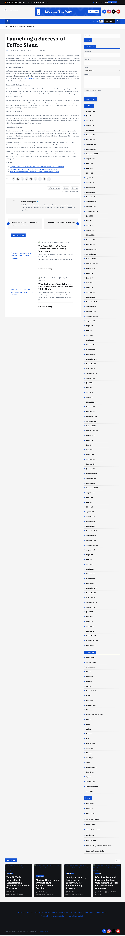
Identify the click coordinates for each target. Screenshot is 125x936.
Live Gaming (90, 743)
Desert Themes (43, 931)
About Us (89, 808)
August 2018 (90, 550)
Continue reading (45, 269)
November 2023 (91, 254)
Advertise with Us (92, 819)
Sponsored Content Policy (95, 851)
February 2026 (91, 135)
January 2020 (90, 469)
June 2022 (89, 330)
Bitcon (88, 672)
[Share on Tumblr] (40, 179)
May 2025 (89, 173)
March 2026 (90, 130)
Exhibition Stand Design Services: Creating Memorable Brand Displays (33, 169)
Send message (90, 99)
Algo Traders (91, 662)
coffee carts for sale (29, 78)
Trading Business (92, 786)
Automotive (90, 667)
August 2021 (90, 378)
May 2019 (89, 507)
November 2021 (91, 364)
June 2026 (89, 116)
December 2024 (91, 197)
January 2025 (90, 192)
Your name (87, 52)
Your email (87, 60)
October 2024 (91, 206)
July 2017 (89, 612)
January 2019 (90, 526)
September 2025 (92, 154)
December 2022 (91, 302)
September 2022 (92, 316)
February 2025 (91, 187)
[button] (116, 860)
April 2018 (90, 569)
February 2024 (91, 240)
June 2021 (89, 388)
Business (22, 50)
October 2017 (91, 598)
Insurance (89, 734)
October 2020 (91, 426)
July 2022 (89, 326)
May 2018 (89, 564)
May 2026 (89, 120)
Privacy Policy (91, 824)
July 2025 (89, 163)
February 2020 (91, 464)
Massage (89, 753)
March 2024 (90, 235)
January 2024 (90, 245)
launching (75, 188)
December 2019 (91, 474)
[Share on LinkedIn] (22, 179)
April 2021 (90, 397)
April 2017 (90, 621)
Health (88, 719)
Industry (89, 729)
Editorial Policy (91, 840)
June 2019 (89, 502)
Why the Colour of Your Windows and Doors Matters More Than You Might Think (37, 167)
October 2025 (91, 149)
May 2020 (89, 450)
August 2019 (90, 493)
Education (89, 700)
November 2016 (91, 636)
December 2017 (91, 588)
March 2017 (90, 626)
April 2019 (90, 512)
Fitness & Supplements (94, 715)
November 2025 (91, 144)
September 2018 (92, 545)
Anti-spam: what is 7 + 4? (92, 91)
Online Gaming (91, 767)
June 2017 (89, 617)
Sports (88, 777)
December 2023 (91, 249)
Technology (90, 781)
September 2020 (92, 431)
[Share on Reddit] (35, 179)
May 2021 (89, 392)
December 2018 (91, 531)
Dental (88, 696)
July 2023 (89, 273)
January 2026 (90, 140)
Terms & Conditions (93, 830)
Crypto (88, 686)
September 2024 (92, 211)
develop (66, 188)
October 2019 (91, 483)
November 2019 (91, 478)
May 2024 (89, 225)
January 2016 (90, 645)
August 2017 (90, 607)
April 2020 (90, 454)
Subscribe (109, 21)
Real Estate (90, 772)
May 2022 (89, 335)
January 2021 (90, 411)
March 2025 (90, 182)
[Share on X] (18, 179)
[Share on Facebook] (13, 179)
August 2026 (90, 111)
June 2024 (89, 221)
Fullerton (43, 242)
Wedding (89, 791)
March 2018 (90, 574)
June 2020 (89, 445)
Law (87, 739)
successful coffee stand (71, 191)
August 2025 (90, 159)
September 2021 (92, 373)
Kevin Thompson (13, 50)
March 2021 (90, 402)
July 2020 (89, 440)
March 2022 (90, 345)
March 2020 (90, 459)
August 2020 (90, 435)
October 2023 (91, 259)
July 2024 (89, 216)
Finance (89, 710)
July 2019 (89, 497)
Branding (89, 677)
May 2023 (89, 283)
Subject (86, 67)
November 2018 (91, 536)
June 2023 (89, 278)
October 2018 (91, 540)
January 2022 (90, 354)
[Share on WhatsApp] (26, 179)
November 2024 (91, 202)
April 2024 (90, 230)
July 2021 (89, 383)
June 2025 (89, 168)
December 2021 (91, 359)
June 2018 (89, 559)
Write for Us (90, 814)
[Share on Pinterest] (31, 179)
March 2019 (90, 517)
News (88, 762)
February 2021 (91, 407)
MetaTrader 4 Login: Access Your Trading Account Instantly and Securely (34, 172)
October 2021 (91, 369)
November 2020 (91, 421)
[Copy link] (49, 179)
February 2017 (91, 631)
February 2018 (91, 579)
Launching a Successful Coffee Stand (22, 26)
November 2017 (91, 593)
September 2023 (92, 264)
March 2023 (90, 292)
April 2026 (90, 125)
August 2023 (90, 268)
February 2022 (91, 350)
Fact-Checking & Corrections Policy (98, 846)
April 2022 (90, 340)
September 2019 (92, 488)
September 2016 (92, 641)
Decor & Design (91, 691)
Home (6, 26)
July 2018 (89, 555)
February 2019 (91, 521)
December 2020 (91, 416)
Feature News (91, 705)
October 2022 (91, 311)
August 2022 (90, 321)
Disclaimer (90, 835)
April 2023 (90, 288)
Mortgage (89, 758)
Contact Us (90, 803)
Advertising (90, 657)
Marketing (90, 748)
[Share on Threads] (44, 179)
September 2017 (92, 602)
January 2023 (90, 297)
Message (86, 75)
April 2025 (90, 178)
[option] (18, 880)
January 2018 (90, 583)
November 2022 (91, 307)
